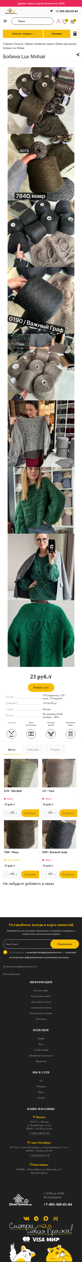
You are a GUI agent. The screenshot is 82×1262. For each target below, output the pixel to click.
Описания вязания (51, 724)
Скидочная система (41, 1007)
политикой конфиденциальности (44, 952)
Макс (41, 1092)
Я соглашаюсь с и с (42, 955)
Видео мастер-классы (31, 724)
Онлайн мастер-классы (41, 1055)
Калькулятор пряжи (70, 724)
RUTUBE (55, 1218)
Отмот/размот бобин (41, 1013)
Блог (41, 1044)
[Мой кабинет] (58, 21)
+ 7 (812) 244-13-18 (39, 1155)
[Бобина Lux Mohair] (41, 100)
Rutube (41, 1097)
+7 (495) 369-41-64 (39, 1133)
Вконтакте (26, 1218)
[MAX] (46, 1218)
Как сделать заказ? (41, 996)
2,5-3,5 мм (11, 723)
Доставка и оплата (41, 1001)
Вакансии (41, 1061)
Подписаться (64, 944)
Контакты (41, 1019)
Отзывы (55, 749)
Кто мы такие (41, 990)
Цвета (12, 749)
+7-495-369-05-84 (67, 11)
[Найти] (15, 21)
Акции (41, 1038)
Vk (41, 1080)
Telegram (41, 1086)
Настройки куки (11, 974)
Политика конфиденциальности (20, 966)
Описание (33, 749)
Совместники (41, 1049)
